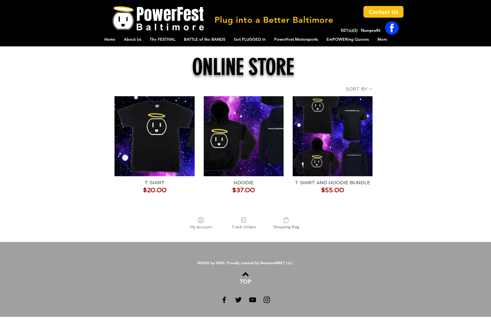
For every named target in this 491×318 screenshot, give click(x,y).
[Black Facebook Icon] (224, 300)
